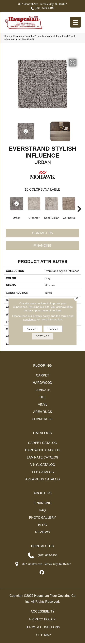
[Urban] (16, 203)
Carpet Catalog (42, 443)
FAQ (42, 510)
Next (79, 129)
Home (7, 36)
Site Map (43, 635)
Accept (32, 328)
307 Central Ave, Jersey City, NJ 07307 (42, 4)
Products (39, 36)
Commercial (42, 419)
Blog (42, 525)
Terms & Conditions (42, 627)
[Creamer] (34, 203)
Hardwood (42, 382)
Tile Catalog (42, 472)
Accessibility (43, 611)
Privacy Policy (42, 619)
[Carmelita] (68, 203)
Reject (53, 328)
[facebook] (42, 572)
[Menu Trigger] (75, 22)
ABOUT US (42, 493)
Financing (42, 245)
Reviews (42, 532)
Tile (42, 397)
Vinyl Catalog (42, 464)
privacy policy (41, 315)
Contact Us (42, 233)
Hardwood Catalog (42, 450)
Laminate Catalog (42, 457)
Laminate (42, 390)
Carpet (28, 36)
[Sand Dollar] (51, 203)
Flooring (17, 36)
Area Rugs (42, 411)
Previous (6, 129)
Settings (42, 336)
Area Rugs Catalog (42, 479)
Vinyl (42, 404)
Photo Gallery (42, 517)
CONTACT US (42, 546)
